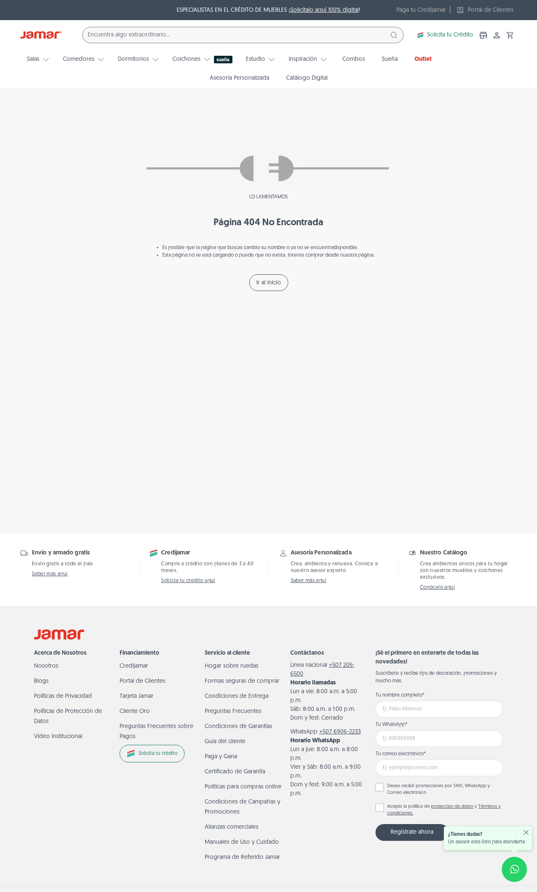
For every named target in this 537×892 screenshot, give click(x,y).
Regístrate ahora (412, 832)
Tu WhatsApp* (391, 724)
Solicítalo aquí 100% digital (324, 10)
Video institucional (58, 736)
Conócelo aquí (437, 587)
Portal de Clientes (142, 681)
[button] (510, 35)
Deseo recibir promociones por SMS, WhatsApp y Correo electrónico (438, 790)
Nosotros (46, 666)
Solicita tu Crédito (450, 35)
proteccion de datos (452, 806)
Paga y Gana (221, 757)
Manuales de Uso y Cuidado (242, 842)
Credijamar (134, 666)
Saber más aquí (50, 574)
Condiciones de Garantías (238, 726)
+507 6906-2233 (340, 732)
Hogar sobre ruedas (231, 666)
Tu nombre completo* (400, 695)
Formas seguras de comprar (242, 681)
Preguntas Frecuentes (233, 711)
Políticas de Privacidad (63, 696)
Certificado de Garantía (235, 772)
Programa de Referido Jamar (242, 857)
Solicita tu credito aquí (188, 580)
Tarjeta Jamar (137, 696)
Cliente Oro (135, 711)
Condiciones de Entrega (236, 696)
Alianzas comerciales (231, 827)
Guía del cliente (225, 742)
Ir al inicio (268, 283)
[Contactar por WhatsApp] (514, 869)
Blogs (41, 681)
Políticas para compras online (243, 787)
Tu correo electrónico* (400, 754)
